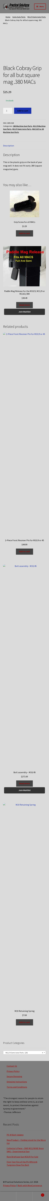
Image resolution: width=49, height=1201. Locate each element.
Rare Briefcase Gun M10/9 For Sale (22, 1156)
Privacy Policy (13, 1071)
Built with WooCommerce (30, 1185)
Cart (38, 1194)
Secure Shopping (14, 1076)
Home (8, 17)
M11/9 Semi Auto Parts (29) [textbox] (23, 1052)
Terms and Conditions (17, 1087)
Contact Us (12, 1066)
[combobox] (24, 1052)
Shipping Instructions (17, 1081)
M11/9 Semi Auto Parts (36, 17)
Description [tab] (8, 145)
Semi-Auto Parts (18, 17)
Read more (24, 305)
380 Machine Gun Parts (22, 126)
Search (24, 1196)
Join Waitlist (25, 311)
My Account (8, 1196)
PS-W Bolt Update (15, 1134)
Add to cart (22, 110)
